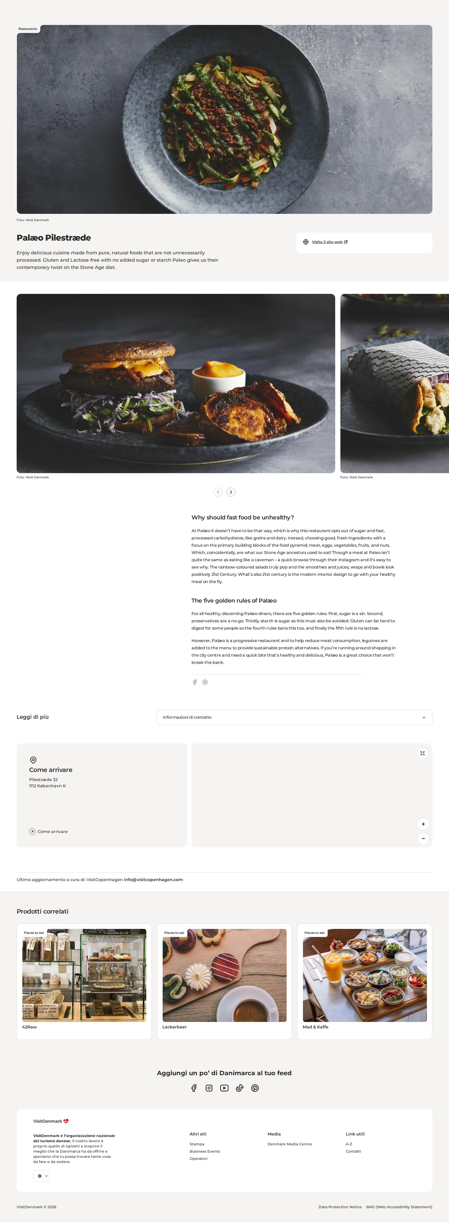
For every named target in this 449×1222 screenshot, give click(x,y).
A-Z (349, 1144)
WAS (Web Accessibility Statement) (399, 1207)
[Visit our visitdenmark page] (224, 1088)
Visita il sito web (327, 242)
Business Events (205, 1151)
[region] (312, 795)
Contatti (353, 1151)
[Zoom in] (423, 824)
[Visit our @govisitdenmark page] (239, 1088)
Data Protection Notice (340, 1207)
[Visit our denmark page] (193, 1088)
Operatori (199, 1158)
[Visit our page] (209, 1088)
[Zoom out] (423, 838)
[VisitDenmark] (51, 1121)
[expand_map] (422, 753)
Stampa (197, 1144)
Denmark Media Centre (290, 1144)
